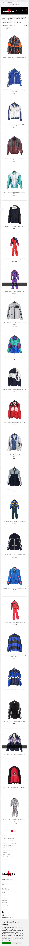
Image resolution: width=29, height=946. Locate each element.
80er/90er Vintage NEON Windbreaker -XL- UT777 (15, 57)
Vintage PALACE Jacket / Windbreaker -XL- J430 (14, 389)
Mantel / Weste (6, 854)
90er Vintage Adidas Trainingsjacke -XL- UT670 (14, 787)
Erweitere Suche (5, 905)
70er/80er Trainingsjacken (8, 838)
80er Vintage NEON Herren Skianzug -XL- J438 (14, 291)
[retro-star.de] (8, 10)
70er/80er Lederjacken (8, 845)
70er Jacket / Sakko (7, 850)
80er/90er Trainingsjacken (8, 840)
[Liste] (26, 26)
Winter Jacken (6, 859)
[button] (19, 10)
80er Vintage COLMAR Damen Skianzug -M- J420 (14, 521)
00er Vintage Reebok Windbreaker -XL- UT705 (14, 489)
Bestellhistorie (5, 902)
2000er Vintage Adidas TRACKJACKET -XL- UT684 (14, 721)
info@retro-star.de (14, 4)
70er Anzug (5, 852)
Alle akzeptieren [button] (6, 942)
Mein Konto (4, 900)
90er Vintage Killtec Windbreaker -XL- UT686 (14, 689)
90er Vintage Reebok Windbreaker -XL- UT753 (14, 226)
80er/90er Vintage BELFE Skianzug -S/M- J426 (14, 622)
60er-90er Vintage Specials (8, 856)
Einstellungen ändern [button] (17, 942)
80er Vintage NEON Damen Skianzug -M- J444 (14, 259)
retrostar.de (6, 915)
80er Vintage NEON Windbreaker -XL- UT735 (14, 357)
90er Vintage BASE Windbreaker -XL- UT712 (14, 422)
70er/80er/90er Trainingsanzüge (9, 843)
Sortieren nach (5, 25)
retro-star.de (7, 912)
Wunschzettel (4, 904)
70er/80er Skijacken (7, 847)
